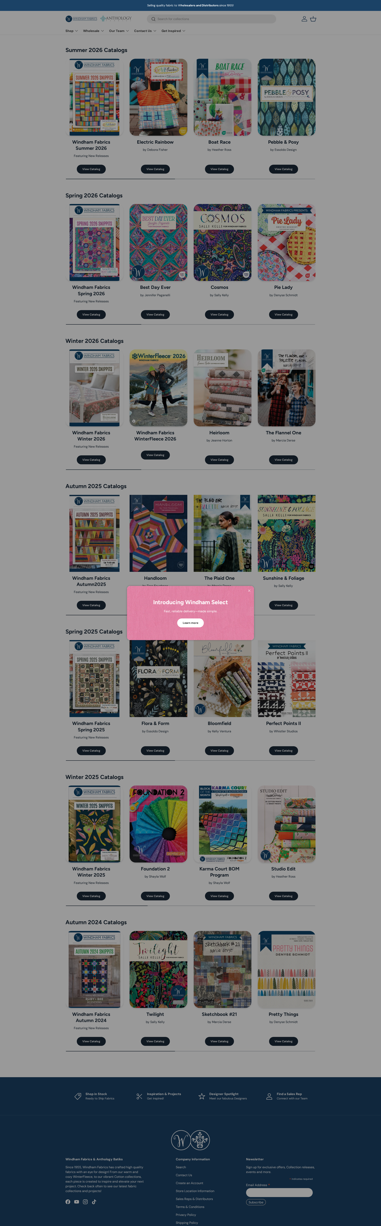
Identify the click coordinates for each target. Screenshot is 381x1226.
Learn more (190, 623)
